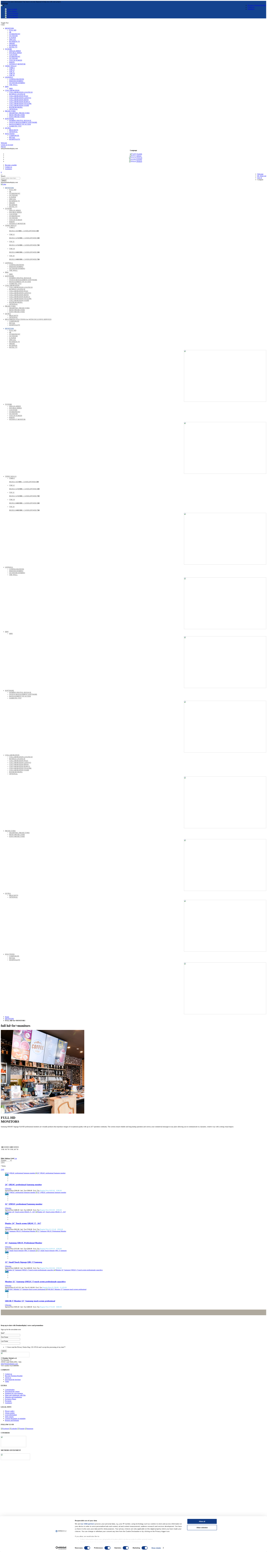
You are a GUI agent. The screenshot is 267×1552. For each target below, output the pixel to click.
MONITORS (9, 328)
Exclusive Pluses (10, 1399)
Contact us (250, 7)
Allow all (202, 1521)
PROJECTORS (10, 831)
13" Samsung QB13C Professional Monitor (23, 1243)
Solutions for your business (14, 1393)
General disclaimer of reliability (15, 1418)
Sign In (3, 147)
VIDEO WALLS (10, 476)
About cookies (10, 1413)
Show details (156, 1548)
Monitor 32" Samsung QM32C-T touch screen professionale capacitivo (35, 1282)
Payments (8, 1401)
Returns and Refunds (12, 1420)
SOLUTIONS (9, 954)
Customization (9, 1389)
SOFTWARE (9, 690)
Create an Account (7, 145)
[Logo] (3, 184)
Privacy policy (9, 1411)
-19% (7, 1233)
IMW (7, 632)
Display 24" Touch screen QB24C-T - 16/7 (23, 1223)
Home (7, 1017)
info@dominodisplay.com (9, 1364)
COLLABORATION (12, 755)
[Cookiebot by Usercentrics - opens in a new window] (61, 1547)
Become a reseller (11, 165)
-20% (7, 1194)
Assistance (250, 9)
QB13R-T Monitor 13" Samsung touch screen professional (30, 1301)
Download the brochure (13, 1379)
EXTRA (8, 893)
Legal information (11, 1415)
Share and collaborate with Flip (15, 1395)
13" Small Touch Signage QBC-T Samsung (23, 1262)
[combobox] (10, 178)
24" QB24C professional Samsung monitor (23, 1184)
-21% (7, 1175)
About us (8, 1378)
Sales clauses (9, 1417)
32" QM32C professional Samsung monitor (23, 1204)
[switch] (107, 1547)
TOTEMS (8, 404)
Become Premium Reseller (14, 1376)
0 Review (8, 1189)
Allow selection (202, 1527)
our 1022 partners (88, 1524)
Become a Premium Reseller (256, 5)
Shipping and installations (13, 1397)
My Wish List (261, 176)
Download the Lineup (12, 1391)
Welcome (4, 143)
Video (7, 1381)
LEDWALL (9, 567)
